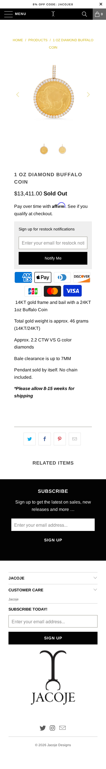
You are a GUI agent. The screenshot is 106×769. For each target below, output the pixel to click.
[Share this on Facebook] (44, 439)
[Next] (88, 94)
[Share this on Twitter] (29, 439)
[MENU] (6, 14)
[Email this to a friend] (75, 439)
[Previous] (18, 94)
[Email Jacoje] (62, 728)
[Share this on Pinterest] (60, 439)
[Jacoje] (53, 14)
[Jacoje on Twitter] (43, 728)
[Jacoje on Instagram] (53, 728)
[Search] (84, 14)
